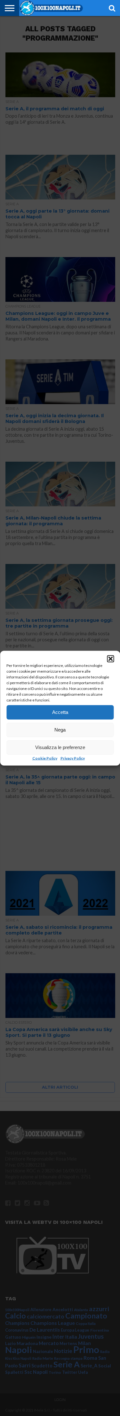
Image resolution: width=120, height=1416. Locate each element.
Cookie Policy (44, 757)
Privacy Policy (72, 757)
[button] (110, 658)
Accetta (60, 712)
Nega (60, 729)
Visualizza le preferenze (60, 747)
